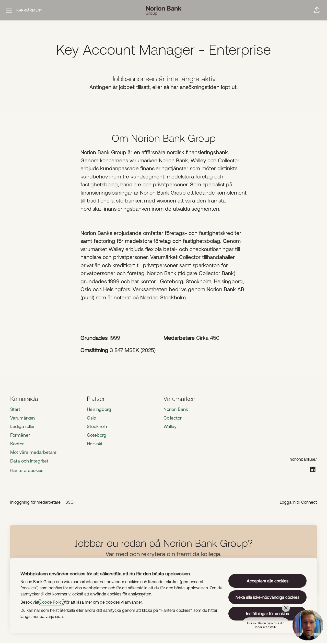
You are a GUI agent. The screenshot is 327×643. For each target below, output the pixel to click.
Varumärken (22, 417)
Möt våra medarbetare (33, 452)
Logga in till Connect (298, 502)
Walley (170, 426)
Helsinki (94, 443)
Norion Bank (176, 409)
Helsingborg (99, 409)
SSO (69, 502)
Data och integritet (29, 460)
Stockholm (98, 426)
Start (15, 409)
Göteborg (96, 434)
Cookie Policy (51, 602)
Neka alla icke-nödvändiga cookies (267, 597)
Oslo (91, 417)
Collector (173, 417)
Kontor (17, 443)
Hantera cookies (26, 470)
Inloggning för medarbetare (35, 502)
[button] (317, 10)
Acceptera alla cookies (267, 581)
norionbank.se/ (303, 459)
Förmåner (20, 434)
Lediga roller (22, 426)
